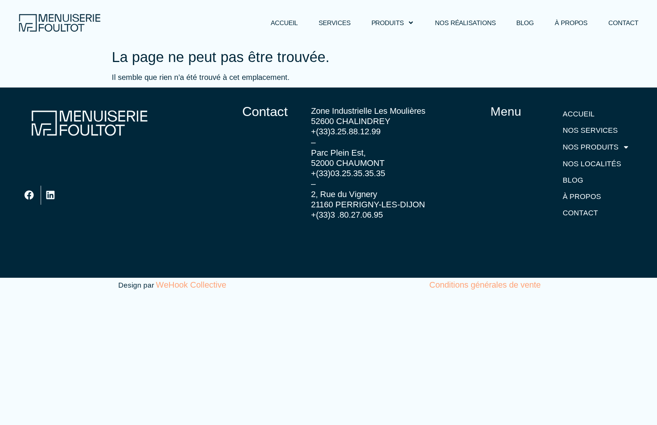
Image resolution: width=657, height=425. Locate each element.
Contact (623, 23)
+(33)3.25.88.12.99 (346, 131)
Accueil (284, 23)
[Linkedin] (50, 195)
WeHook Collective (191, 285)
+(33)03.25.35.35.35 (348, 173)
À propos (571, 23)
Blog (525, 23)
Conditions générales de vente (485, 285)
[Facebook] (29, 195)
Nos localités (592, 164)
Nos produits (591, 147)
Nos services (590, 130)
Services (334, 23)
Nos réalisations (465, 23)
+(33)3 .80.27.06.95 (347, 215)
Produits (387, 23)
